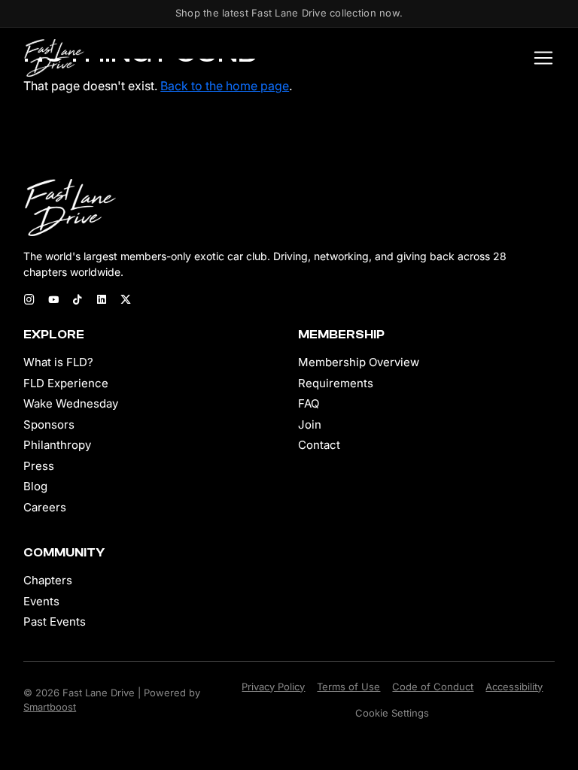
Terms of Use (348, 687)
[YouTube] (53, 301)
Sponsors (49, 424)
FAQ (308, 403)
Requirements (335, 383)
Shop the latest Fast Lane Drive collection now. (289, 13)
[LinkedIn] (102, 301)
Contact (319, 445)
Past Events (54, 621)
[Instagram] (29, 301)
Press (38, 466)
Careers (44, 507)
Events (41, 601)
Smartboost (49, 707)
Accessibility (514, 687)
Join (309, 424)
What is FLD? (58, 362)
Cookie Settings (392, 713)
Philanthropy (57, 445)
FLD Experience (65, 383)
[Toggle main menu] (539, 58)
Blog (35, 486)
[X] (126, 301)
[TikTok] (77, 301)
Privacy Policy (273, 687)
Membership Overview (358, 362)
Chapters (47, 580)
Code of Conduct (432, 687)
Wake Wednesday (70, 403)
